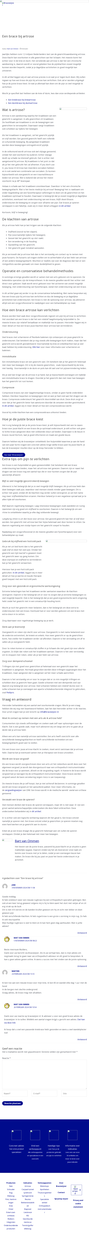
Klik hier (36, 347)
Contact (61, 1192)
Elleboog (10, 1196)
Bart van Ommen (12, 49)
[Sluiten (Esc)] (2, 1239)
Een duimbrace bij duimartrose (22, 103)
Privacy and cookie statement (78, 1203)
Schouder (11, 1189)
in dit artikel (64, 206)
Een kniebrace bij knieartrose (22, 99)
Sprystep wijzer (61, 1199)
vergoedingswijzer (13, 790)
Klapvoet (27, 1209)
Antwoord (82, 933)
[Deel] (7, 1239)
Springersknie (27, 1196)
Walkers (11, 1219)
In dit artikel (8, 405)
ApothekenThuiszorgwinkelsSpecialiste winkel (44, 1196)
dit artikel (36, 811)
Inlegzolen (11, 1222)
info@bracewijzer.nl (49, 712)
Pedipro (10, 692)
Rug (10, 1192)
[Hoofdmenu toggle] (84, 4)
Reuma (27, 1199)
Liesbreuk (28, 1212)
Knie (11, 1206)
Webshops (44, 1186)
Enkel (11, 1209)
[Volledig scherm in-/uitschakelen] (12, 1239)
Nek (11, 1186)
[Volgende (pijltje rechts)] (7, 1243)
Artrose (28, 1186)
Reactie (6, 1058)
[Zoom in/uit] (17, 1239)
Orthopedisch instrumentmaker (44, 1209)
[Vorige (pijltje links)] (2, 1243)
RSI (27, 1215)
